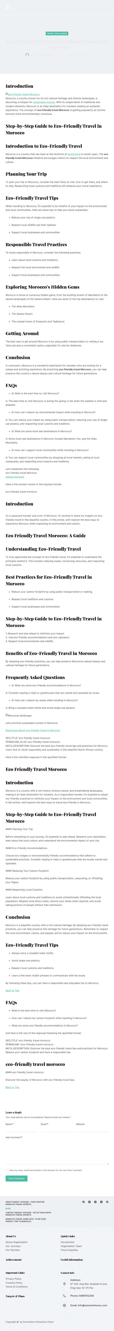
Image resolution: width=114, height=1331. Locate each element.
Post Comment (16, 1178)
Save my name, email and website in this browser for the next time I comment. (46, 1170)
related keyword (15, 476)
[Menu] (107, 7)
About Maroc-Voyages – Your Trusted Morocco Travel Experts (25, 1203)
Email (44, 1124)
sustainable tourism (44, 102)
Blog (8, 1208)
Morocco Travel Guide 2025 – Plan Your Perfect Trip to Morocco (26, 1220)
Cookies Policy (14, 1282)
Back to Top (12, 990)
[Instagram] (95, 1202)
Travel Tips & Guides (57, 33)
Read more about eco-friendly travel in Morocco (33, 730)
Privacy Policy (14, 1278)
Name (9, 1124)
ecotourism (74, 154)
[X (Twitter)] (89, 1202)
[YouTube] (101, 1202)
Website (80, 1124)
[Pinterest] (107, 1202)
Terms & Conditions (17, 1286)
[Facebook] (83, 1202)
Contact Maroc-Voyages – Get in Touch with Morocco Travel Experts (28, 1213)
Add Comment (14, 1137)
